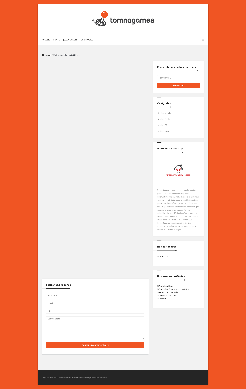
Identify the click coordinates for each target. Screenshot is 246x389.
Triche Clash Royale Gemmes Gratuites (173, 289)
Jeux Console (70, 39)
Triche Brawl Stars (166, 286)
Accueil (46, 39)
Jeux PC (56, 39)
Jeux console (165, 113)
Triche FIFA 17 (164, 298)
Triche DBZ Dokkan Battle (168, 295)
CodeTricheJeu (162, 256)
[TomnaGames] (123, 19)
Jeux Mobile (86, 39)
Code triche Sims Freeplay (169, 292)
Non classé (164, 131)
